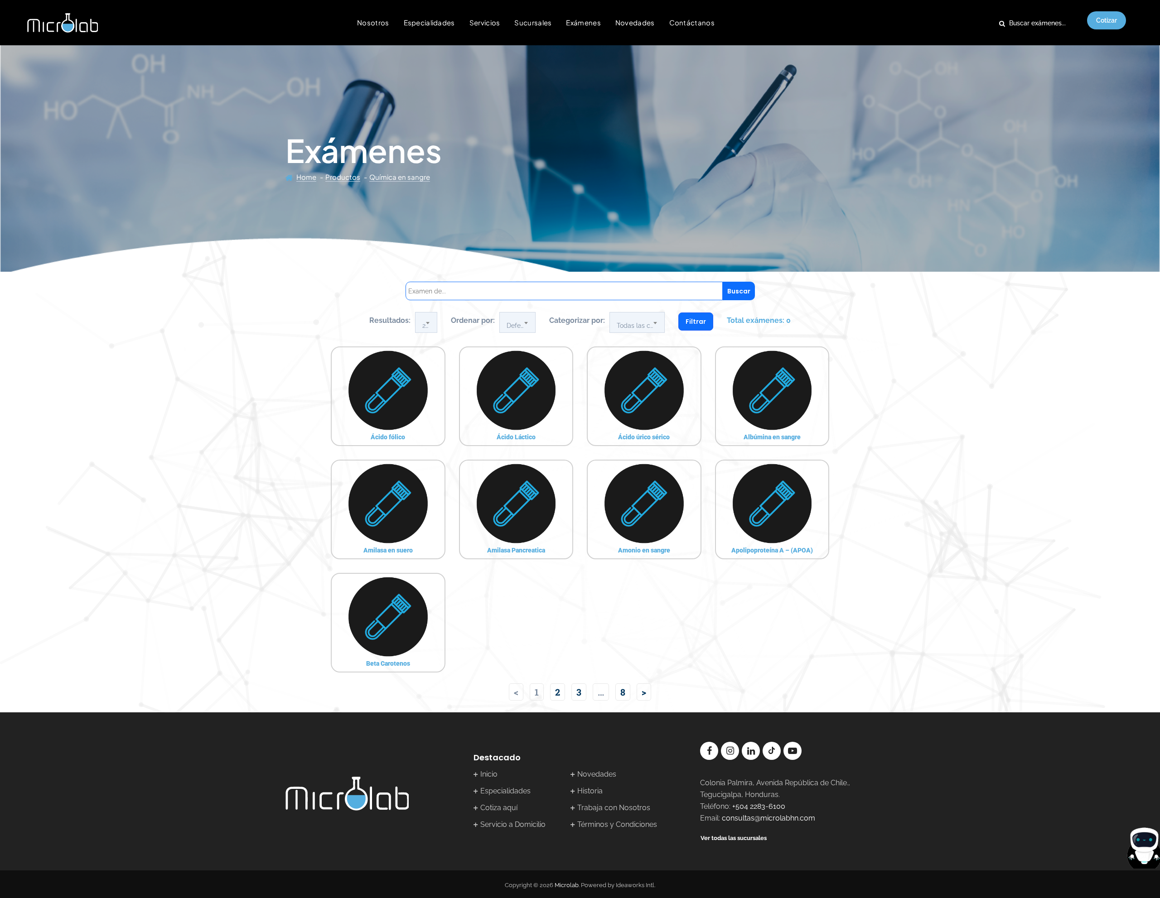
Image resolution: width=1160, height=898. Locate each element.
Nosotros (373, 22)
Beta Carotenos (388, 663)
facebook (709, 751)
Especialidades (429, 22)
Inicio (489, 774)
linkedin (751, 751)
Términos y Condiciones (617, 824)
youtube (792, 751)
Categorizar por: (577, 320)
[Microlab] (62, 22)
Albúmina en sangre (772, 437)
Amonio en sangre (644, 550)
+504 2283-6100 (758, 806)
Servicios (484, 22)
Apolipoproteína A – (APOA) (772, 550)
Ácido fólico (388, 437)
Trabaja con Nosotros (613, 807)
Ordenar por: (473, 320)
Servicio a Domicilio (513, 824)
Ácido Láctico (516, 437)
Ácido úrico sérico (644, 437)
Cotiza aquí (498, 807)
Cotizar (1106, 20)
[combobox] (426, 322)
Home (306, 177)
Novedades (635, 22)
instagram (730, 751)
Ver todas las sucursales (734, 838)
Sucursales (532, 22)
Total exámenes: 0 (759, 320)
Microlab (567, 885)
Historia (590, 791)
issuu (772, 751)
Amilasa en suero (388, 550)
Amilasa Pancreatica (516, 550)
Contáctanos (692, 22)
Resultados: (390, 320)
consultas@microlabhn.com (768, 818)
